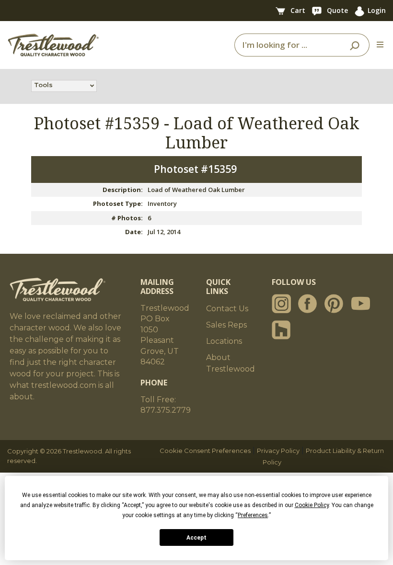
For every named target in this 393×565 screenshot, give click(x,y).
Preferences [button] (253, 515)
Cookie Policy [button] (312, 505)
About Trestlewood (230, 363)
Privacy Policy (278, 450)
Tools (43, 85)
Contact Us (227, 308)
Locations (224, 341)
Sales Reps (226, 324)
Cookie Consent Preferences (205, 450)
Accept (196, 537)
